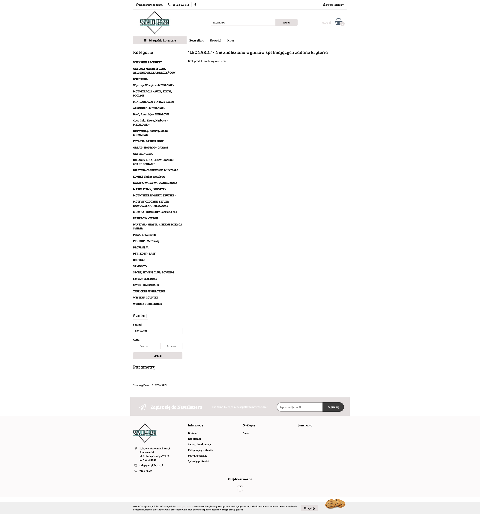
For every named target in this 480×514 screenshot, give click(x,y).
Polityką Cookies (185, 506)
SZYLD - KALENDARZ (146, 285)
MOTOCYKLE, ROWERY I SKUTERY (154, 195)
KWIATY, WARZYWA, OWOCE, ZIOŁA (155, 183)
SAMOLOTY (140, 266)
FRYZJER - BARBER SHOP (148, 141)
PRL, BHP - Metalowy (146, 241)
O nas (230, 40)
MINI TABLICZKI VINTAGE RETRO (153, 101)
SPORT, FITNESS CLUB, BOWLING (153, 272)
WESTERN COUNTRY (145, 297)
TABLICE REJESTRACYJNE (149, 291)
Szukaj (158, 355)
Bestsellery (196, 40)
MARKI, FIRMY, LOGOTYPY (149, 189)
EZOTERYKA (140, 79)
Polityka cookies (197, 455)
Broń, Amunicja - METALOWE (151, 114)
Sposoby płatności (198, 461)
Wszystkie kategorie (162, 40)
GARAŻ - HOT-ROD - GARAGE (150, 147)
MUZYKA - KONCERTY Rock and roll (155, 212)
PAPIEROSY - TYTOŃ (145, 218)
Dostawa (193, 433)
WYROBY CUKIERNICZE (147, 304)
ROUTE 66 (139, 260)
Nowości (215, 40)
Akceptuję (309, 508)
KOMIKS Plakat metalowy (149, 176)
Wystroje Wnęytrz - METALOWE (153, 85)
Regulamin (194, 438)
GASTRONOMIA (143, 153)
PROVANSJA (140, 247)
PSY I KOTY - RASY (144, 253)
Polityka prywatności (200, 450)
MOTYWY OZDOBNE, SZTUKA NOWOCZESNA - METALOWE (151, 203)
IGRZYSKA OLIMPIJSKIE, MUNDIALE (155, 170)
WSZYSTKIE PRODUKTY (147, 62)
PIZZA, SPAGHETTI (144, 235)
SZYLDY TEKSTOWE (145, 278)
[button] (195, 425)
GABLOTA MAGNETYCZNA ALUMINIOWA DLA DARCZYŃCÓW (154, 70)
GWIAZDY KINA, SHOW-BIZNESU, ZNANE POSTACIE (153, 162)
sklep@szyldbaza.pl (151, 465)
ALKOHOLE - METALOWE (148, 108)
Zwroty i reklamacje (200, 444)
